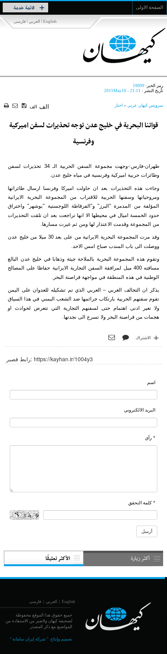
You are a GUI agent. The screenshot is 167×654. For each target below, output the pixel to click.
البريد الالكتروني (139, 410)
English (50, 21)
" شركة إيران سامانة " (29, 639)
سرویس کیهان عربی (145, 105)
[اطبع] (7, 106)
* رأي (150, 438)
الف (33, 106)
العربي (34, 21)
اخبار (119, 105)
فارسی (20, 21)
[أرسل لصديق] (16, 106)
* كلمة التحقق (141, 502)
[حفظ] (25, 106)
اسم (151, 382)
